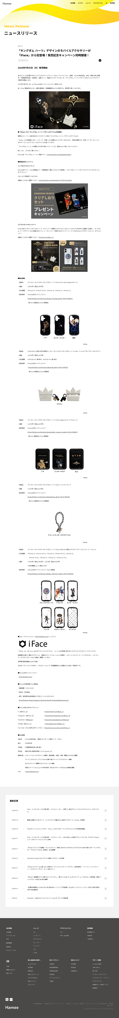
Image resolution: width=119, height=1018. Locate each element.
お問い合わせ (110, 1005)
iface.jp (30, 720)
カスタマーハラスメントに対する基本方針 (96, 1003)
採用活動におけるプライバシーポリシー (54, 1003)
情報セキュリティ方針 (72, 1003)
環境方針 (111, 1003)
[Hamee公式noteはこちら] (11, 999)
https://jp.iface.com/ (41, 636)
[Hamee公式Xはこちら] (7, 999)
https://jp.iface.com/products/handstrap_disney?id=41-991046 (49, 497)
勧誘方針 (81, 1003)
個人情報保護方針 (38, 1003)
